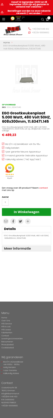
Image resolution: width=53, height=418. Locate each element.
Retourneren (7, 341)
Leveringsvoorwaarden (12, 338)
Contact (5, 335)
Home (6, 42)
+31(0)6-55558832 (40, 32)
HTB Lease (6, 329)
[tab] (26, 229)
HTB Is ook (5, 326)
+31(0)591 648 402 (40, 29)
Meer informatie (17, 248)
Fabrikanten (6, 332)
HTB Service (6, 323)
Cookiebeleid (7, 347)
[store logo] (13, 29)
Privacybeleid (7, 344)
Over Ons (5, 320)
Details (10, 229)
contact (43, 187)
